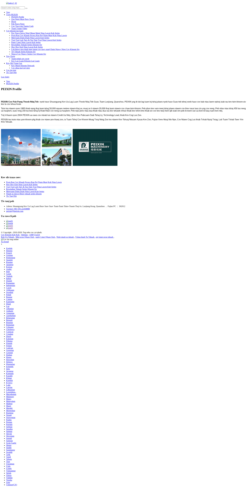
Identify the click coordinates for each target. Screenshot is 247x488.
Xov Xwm (10, 56)
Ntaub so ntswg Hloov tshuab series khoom (24, 194)
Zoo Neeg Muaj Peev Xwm (22, 19)
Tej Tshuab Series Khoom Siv (23, 52)
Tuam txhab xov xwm (20, 59)
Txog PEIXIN (12, 15)
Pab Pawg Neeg (17, 24)
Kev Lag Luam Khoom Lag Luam (25, 61)
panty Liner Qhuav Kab (45, 237)
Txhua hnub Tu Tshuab (85, 237)
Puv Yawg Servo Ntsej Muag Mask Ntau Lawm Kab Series (35, 33)
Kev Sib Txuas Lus (14, 63)
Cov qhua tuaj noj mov (20, 68)
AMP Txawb (34, 235)
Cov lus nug (11, 70)
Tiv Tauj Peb (11, 72)
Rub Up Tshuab (8, 237)
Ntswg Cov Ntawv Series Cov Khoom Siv (28, 54)
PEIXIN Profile (17, 17)
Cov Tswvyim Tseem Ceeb (22, 26)
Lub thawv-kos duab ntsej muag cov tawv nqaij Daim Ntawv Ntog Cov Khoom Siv (45, 49)
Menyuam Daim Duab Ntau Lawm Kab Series (30, 38)
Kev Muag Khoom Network (22, 65)
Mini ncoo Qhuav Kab (25, 237)
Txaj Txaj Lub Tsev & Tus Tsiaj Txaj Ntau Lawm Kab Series (36, 40)
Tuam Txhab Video (19, 28)
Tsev (8, 12)
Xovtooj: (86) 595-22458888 (18, 209)
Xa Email (5, 242)
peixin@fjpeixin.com (14, 211)
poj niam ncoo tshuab (105, 237)
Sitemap (24, 235)
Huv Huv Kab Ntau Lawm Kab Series (27, 47)
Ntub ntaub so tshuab (65, 237)
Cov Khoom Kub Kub (10, 235)
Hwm (13, 21)
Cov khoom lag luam (14, 31)
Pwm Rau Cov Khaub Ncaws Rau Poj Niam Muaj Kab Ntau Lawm (39, 35)
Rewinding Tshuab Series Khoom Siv (26, 45)
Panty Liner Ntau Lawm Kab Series (26, 42)
